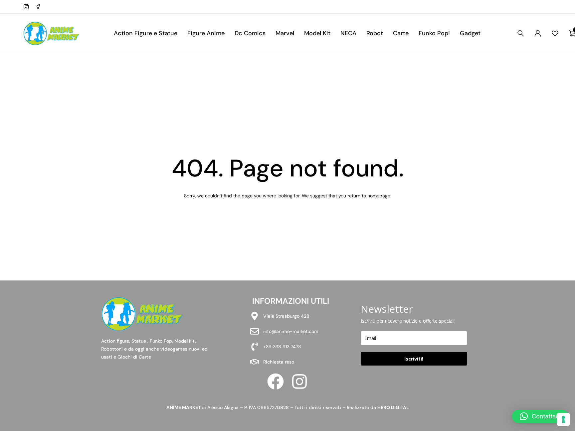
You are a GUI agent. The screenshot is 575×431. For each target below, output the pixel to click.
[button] (540, 416)
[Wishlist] (555, 33)
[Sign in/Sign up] (537, 33)
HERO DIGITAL (393, 407)
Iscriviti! (413, 359)
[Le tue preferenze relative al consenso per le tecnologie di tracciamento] (563, 419)
